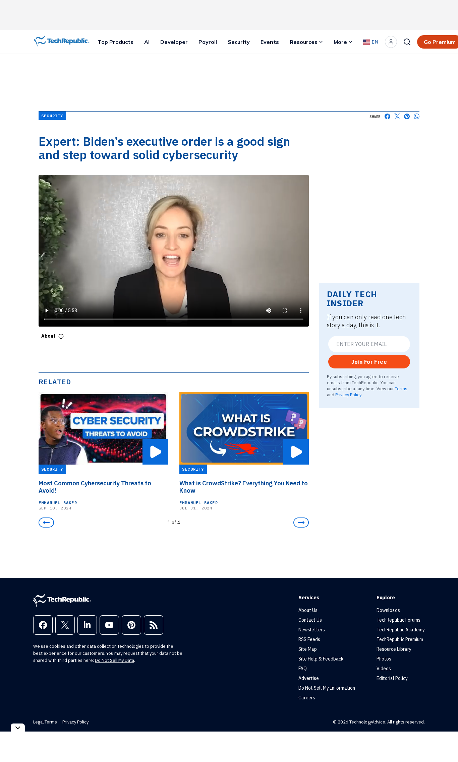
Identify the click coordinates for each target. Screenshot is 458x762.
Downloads (388, 610)
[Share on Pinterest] (407, 116)
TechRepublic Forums (398, 620)
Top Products (115, 42)
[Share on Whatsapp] (416, 116)
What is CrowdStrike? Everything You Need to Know (243, 487)
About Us (308, 610)
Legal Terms (45, 722)
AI (147, 42)
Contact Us (310, 620)
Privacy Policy (348, 394)
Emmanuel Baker (58, 502)
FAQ (302, 669)
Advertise (308, 678)
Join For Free (369, 361)
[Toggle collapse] (18, 727)
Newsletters (311, 630)
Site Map (307, 649)
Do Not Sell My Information (326, 688)
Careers (306, 698)
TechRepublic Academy (401, 630)
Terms (401, 388)
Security (239, 42)
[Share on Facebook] (387, 116)
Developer (174, 42)
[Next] (301, 522)
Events (270, 42)
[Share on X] (397, 116)
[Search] (407, 42)
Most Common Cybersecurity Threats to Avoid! (95, 487)
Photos (384, 659)
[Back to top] (445, 742)
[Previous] (46, 522)
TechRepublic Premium (400, 639)
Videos (384, 669)
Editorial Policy (392, 678)
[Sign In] (391, 42)
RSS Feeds (309, 639)
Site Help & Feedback (320, 659)
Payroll (207, 42)
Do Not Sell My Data (114, 660)
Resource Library (394, 649)
